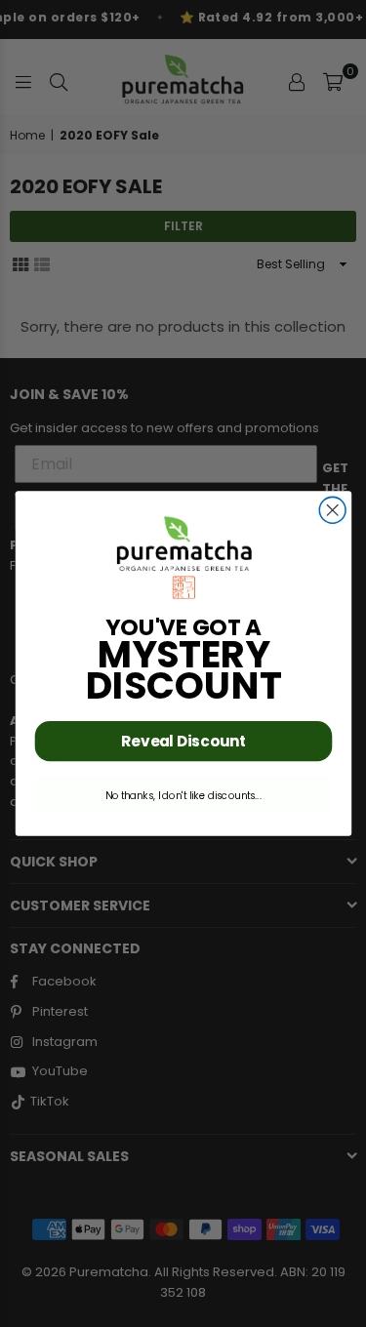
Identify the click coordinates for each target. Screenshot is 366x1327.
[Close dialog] (332, 510)
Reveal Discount (183, 741)
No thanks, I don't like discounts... (183, 795)
